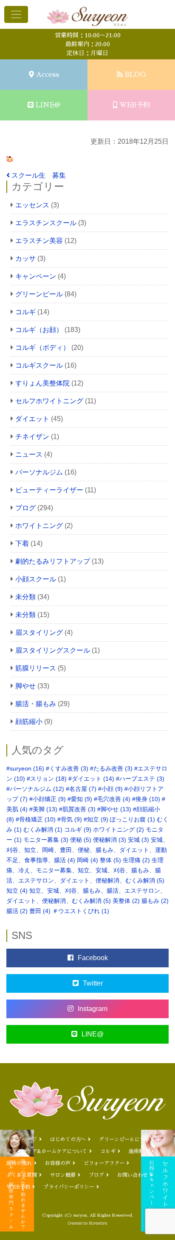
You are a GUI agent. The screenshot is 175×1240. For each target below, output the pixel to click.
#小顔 (110, 788)
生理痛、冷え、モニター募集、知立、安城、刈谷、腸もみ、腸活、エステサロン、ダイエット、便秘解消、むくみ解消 (85, 870)
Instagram (92, 1008)
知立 (17, 890)
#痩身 (146, 799)
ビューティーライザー (49, 490)
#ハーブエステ (140, 778)
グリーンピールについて (127, 1139)
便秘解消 (109, 839)
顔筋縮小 (28, 721)
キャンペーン (35, 276)
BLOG (135, 74)
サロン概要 (63, 1175)
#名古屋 (81, 788)
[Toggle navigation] (16, 14)
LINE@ (48, 105)
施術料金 (139, 1151)
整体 (110, 860)
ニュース (28, 454)
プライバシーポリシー (68, 1187)
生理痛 (136, 860)
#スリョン (47, 778)
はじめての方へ (68, 1139)
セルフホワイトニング (49, 401)
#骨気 (69, 819)
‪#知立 (96, 819)
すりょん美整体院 (42, 383)
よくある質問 (21, 1175)
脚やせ (25, 686)
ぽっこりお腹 (132, 819)
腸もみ (155, 900)
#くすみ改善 (67, 768)
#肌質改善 (77, 809)
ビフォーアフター (104, 1163)
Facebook (93, 957)
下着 (22, 543)
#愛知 (80, 799)
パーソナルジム (39, 472)
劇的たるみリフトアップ (52, 561)
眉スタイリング (39, 632)
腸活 (17, 911)
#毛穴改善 (112, 799)
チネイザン (32, 436)
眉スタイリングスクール (52, 650)
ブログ (25, 507)
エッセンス (32, 205)
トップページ (21, 1139)
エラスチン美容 (39, 240)
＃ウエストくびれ (80, 911)
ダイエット (32, 418)
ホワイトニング (39, 525)
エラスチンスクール (45, 222)
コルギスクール (39, 365)
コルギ (25, 312)
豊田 (40, 911)
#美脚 (43, 809)
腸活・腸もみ (35, 703)
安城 (138, 839)
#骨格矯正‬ (36, 819)
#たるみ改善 (111, 768)
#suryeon (25, 768)
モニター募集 (45, 839)
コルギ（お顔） (39, 329)
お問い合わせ (132, 1175)
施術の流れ (19, 1163)
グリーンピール (39, 294)
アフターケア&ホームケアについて (46, 1151)
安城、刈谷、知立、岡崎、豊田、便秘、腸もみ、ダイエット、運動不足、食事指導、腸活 (87, 849)
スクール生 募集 (41, 175)
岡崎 (87, 860)
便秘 (80, 839)
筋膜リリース (35, 668)
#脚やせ (114, 809)
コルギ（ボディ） (42, 347)
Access (47, 74)
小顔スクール (35, 579)
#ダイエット (91, 778)
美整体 (126, 900)
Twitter (93, 983)
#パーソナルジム (35, 788)
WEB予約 (134, 105)
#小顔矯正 (47, 799)
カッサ (25, 258)
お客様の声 (58, 1163)
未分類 (25, 596)
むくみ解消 (42, 829)
